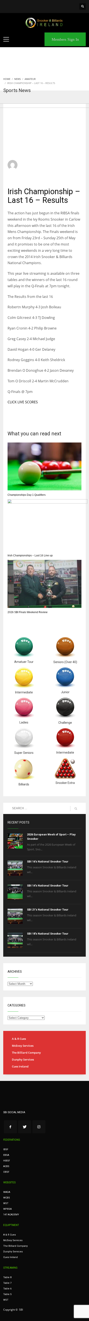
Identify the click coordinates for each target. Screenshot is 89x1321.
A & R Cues (19, 1039)
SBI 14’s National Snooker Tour (47, 885)
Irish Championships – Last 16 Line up (30, 555)
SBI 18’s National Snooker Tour (47, 933)
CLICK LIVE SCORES (23, 402)
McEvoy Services (22, 1046)
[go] (75, 808)
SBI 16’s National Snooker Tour (47, 861)
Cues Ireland (20, 1066)
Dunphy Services (23, 1059)
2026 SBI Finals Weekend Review (28, 612)
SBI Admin (29, 163)
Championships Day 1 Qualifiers (27, 494)
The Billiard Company (26, 1053)
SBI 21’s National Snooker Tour (47, 909)
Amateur (68, 167)
